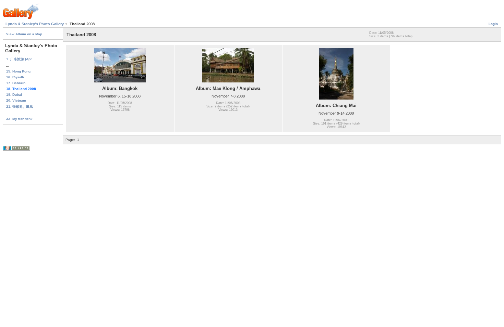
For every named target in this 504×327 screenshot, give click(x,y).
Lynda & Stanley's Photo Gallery (34, 24)
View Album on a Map (24, 34)
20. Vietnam (16, 100)
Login (493, 24)
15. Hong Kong (18, 71)
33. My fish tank (19, 119)
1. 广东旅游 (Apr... (20, 59)
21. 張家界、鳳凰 (19, 106)
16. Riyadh (15, 77)
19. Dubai (14, 94)
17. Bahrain (15, 83)
